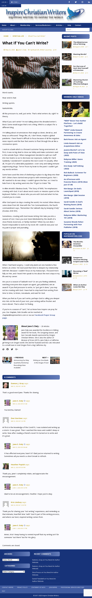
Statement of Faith (38, 587)
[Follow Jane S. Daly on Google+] (16, 349)
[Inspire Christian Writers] (46, 21)
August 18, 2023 (80, 86)
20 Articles (45, 326)
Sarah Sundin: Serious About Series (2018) (73, 209)
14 (76, 278)
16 (86, 264)
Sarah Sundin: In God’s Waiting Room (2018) (73, 203)
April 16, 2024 (79, 57)
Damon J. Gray (17, 383)
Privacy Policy (22, 587)
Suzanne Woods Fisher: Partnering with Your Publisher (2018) (74, 224)
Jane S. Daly (22, 50)
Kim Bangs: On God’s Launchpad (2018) (72, 189)
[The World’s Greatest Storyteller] (67, 244)
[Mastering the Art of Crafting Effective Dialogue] (67, 82)
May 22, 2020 (10, 50)
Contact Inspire (7, 587)
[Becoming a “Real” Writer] (67, 273)
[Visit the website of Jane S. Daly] (3, 349)
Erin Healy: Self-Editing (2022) (73, 167)
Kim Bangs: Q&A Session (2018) (74, 196)
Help (69, 25)
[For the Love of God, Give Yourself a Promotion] (67, 68)
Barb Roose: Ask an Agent (75, 139)
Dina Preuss (36, 572)
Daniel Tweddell (38, 579)
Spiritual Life (34, 50)
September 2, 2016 (81, 276)
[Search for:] (78, 29)
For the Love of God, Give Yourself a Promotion (80, 68)
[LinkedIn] (89, 2)
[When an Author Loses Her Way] (67, 287)
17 (74, 251)
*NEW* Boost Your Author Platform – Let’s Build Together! (75, 123)
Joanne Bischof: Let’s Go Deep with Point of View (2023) (74, 152)
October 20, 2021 (80, 248)
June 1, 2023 (79, 264)
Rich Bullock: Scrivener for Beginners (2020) (75, 173)
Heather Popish (18, 464)
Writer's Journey (46, 50)
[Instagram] (82, 2)
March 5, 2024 (79, 73)
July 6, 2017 (78, 289)
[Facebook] (69, 2)
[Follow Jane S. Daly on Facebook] (7, 349)
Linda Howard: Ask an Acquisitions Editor (73, 144)
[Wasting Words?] (67, 56)
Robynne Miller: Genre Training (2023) (73, 160)
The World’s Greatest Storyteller (78, 244)
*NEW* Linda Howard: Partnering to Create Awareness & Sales (73, 132)
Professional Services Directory (72, 587)
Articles (59, 25)
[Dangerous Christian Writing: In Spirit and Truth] (67, 260)
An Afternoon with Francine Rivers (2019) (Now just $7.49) (76, 182)
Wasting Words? (80, 54)
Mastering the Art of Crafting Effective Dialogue (80, 82)
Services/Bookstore (43, 25)
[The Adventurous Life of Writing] (67, 44)
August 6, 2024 (79, 47)
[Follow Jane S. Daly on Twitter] (11, 349)
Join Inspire (53, 587)
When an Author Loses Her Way (80, 286)
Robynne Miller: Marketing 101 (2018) (75, 216)
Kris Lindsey (16, 502)
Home (4, 25)
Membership (25, 25)
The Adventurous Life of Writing (80, 43)
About (12, 25)
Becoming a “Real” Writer (80, 272)
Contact (78, 25)
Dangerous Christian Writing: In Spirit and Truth (80, 259)
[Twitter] (76, 2)
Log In (4, 2)
